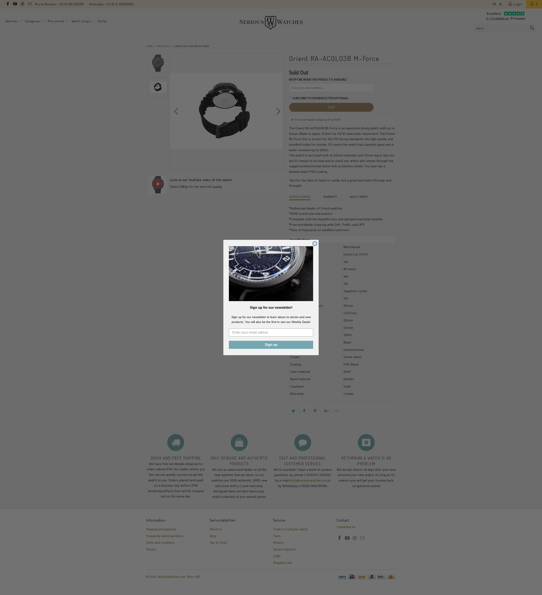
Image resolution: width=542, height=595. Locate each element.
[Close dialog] (315, 244)
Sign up (271, 344)
